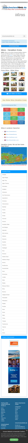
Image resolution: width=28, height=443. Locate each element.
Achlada (4, 174)
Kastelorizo (17, 408)
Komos (3, 262)
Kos (2, 416)
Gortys (3, 215)
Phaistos (23, 68)
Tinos (16, 413)
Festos (3, 209)
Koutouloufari (5, 268)
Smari (3, 312)
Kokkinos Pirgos (6, 259)
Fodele (3, 212)
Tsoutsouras (5, 324)
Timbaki (4, 321)
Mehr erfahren (23, 436)
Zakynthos (3, 418)
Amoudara (4, 186)
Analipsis (4, 189)
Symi (16, 410)
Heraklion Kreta (12, 42)
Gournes (4, 218)
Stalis (3, 315)
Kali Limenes (5, 233)
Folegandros (18, 406)
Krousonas (4, 274)
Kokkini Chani (5, 256)
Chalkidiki (3, 428)
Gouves (4, 221)
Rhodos (3, 409)
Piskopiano (4, 300)
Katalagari (4, 247)
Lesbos (2, 420)
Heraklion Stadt (5, 224)
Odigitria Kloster (6, 294)
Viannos (4, 327)
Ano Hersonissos (6, 195)
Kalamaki (4, 230)
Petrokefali (4, 297)
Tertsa (3, 318)
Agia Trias (4, 180)
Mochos (4, 291)
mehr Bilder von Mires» (15, 93)
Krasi (3, 271)
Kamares (4, 239)
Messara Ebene (5, 285)
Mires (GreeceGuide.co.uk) (12, 140)
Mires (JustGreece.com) (11, 137)
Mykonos (3, 412)
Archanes (4, 201)
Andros (16, 415)
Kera (3, 250)
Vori (3, 329)
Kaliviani (4, 236)
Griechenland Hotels (14, 46)
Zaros (3, 332)
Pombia (4, 306)
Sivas (3, 309)
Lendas (4, 277)
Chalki (16, 409)
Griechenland (5, 40)
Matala (3, 283)
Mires (3, 288)
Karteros (4, 244)
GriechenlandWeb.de (8, 36)
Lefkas (2, 419)
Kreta (7, 42)
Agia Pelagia (5, 177)
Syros (16, 412)
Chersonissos (5, 203)
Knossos (4, 253)
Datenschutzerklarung (20, 428)
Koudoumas (5, 265)
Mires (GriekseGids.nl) (11, 131)
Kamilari (4, 242)
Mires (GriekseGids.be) (11, 134)
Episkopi (4, 206)
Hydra (16, 419)
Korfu (2, 413)
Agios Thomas (5, 183)
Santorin (3, 410)
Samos (2, 415)
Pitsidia (4, 303)
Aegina (16, 418)
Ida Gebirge (5, 227)
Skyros (16, 416)
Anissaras (4, 192)
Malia (3, 280)
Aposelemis (5, 198)
